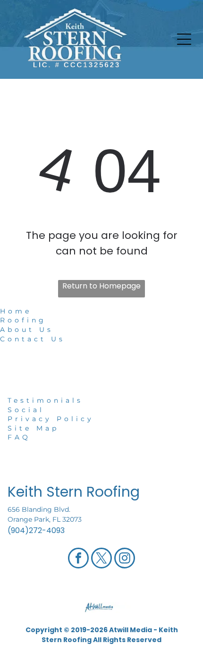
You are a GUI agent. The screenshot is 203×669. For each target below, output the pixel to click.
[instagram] (124, 559)
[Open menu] (184, 39)
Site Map (33, 428)
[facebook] (78, 559)
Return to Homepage (101, 285)
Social (26, 410)
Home (16, 311)
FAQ (19, 437)
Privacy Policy (51, 419)
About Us (26, 329)
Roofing (23, 320)
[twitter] (101, 559)
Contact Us (32, 339)
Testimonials (45, 400)
